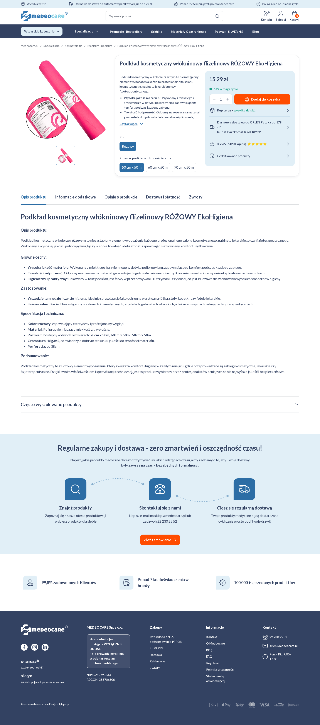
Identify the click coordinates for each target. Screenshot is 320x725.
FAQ (209, 656)
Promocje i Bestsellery (126, 31)
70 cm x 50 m (184, 167)
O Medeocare (215, 643)
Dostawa (156, 655)
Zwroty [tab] (195, 197)
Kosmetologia (73, 46)
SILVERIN (156, 648)
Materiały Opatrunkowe (188, 31)
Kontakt (266, 19)
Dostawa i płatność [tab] (163, 197)
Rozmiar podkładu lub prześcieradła (145, 158)
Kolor (124, 137)
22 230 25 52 (278, 637)
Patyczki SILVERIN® (229, 31)
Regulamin (213, 663)
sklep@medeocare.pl (283, 646)
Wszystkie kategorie (39, 31)
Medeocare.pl (29, 46)
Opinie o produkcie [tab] (120, 197)
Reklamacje (157, 661)
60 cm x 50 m (158, 167)
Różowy (128, 146)
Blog (255, 31)
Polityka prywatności (220, 669)
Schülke (156, 31)
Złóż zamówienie (157, 540)
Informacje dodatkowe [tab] (75, 197)
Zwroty (155, 668)
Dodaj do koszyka (265, 99)
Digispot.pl (63, 704)
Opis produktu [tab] (33, 197)
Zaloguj (281, 19)
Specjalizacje (84, 31)
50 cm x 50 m (131, 167)
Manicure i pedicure (100, 46)
